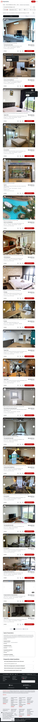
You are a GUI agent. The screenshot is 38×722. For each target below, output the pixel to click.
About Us (4, 678)
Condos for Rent (21, 713)
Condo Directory (5, 701)
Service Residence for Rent (11, 4)
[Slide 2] (17, 218)
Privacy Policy (12, 715)
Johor (18, 4)
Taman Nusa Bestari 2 (14, 642)
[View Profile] (6, 20)
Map (27, 16)
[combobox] (17, 7)
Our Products (5, 679)
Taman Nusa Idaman (7, 642)
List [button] (11, 16)
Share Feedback (14, 679)
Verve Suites (29, 712)
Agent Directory (5, 702)
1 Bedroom (8, 651)
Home (4, 4)
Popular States (29, 697)
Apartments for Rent (21, 712)
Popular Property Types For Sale (14, 710)
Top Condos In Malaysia (29, 710)
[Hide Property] (31, 20)
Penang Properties (30, 702)
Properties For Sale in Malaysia (14, 700)
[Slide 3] (18, 346)
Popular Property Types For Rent (22, 710)
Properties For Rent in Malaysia (22, 700)
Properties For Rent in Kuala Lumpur (22, 705)
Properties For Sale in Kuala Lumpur (14, 705)
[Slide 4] (19, 346)
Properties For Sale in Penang (14, 703)
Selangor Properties (30, 701)
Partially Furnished (11, 655)
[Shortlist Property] (33, 20)
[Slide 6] (20, 218)
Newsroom (14, 678)
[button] (17, 57)
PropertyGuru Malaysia (5, 698)
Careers (4, 680)
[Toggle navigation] (37, 1)
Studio (5, 651)
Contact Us (14, 676)
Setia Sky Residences (30, 711)
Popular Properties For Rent (22, 698)
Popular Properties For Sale (14, 698)
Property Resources (6, 709)
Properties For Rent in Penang (22, 703)
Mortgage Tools (5, 710)
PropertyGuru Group (6, 676)
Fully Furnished (6, 655)
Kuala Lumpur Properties (29, 699)
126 (23, 629)
